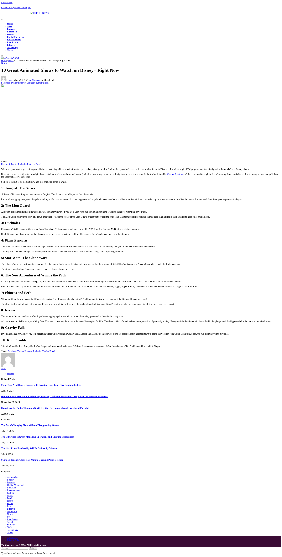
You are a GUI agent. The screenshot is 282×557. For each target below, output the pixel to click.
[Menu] (2, 19)
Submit (33, 548)
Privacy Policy (14, 540)
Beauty (10, 479)
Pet (8, 516)
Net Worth (12, 511)
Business (11, 29)
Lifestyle (11, 45)
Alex (11, 80)
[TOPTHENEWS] (25, 13)
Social (10, 522)
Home (10, 24)
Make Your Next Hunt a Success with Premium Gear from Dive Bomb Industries (41, 385)
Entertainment (14, 39)
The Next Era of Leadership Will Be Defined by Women (29, 448)
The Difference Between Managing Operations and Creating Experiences (37, 437)
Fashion (10, 493)
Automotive (12, 477)
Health (10, 34)
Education (12, 32)
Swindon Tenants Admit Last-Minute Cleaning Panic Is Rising (32, 460)
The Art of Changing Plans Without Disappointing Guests (30, 425)
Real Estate (12, 42)
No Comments (35, 80)
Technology (12, 47)
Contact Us (12, 537)
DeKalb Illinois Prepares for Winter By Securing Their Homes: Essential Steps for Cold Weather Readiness (54, 396)
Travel (10, 50)
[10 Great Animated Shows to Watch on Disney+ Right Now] (59, 159)
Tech (9, 527)
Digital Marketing (15, 37)
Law (9, 506)
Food (9, 498)
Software (11, 524)
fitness (10, 495)
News (9, 26)
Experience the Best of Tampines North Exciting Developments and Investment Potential (45, 408)
